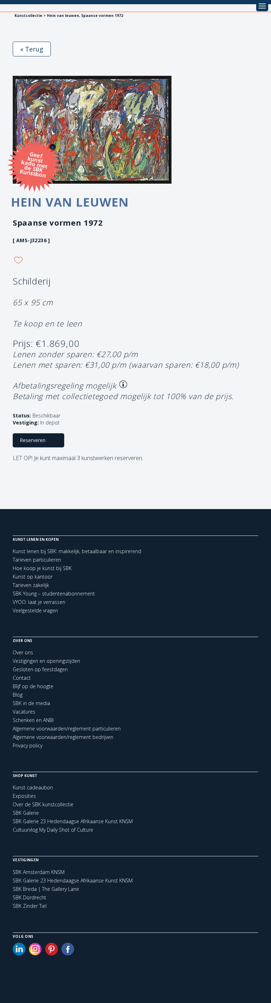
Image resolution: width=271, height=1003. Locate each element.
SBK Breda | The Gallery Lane (46, 889)
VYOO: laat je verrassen (39, 602)
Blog (18, 694)
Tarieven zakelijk (31, 585)
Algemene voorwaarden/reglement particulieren (67, 728)
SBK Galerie (26, 812)
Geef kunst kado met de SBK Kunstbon (33, 164)
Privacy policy (27, 745)
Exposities (24, 796)
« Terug (31, 49)
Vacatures (24, 711)
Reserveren (33, 440)
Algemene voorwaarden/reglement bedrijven (63, 737)
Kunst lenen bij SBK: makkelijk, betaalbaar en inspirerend (77, 551)
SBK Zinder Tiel (30, 906)
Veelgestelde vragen (35, 610)
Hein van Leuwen (70, 202)
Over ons (23, 652)
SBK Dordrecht (29, 897)
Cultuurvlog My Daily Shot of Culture (53, 829)
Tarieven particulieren (37, 559)
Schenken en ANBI (33, 720)
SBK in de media (31, 703)
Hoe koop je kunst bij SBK (42, 568)
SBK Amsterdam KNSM (39, 872)
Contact (22, 677)
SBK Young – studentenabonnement (54, 593)
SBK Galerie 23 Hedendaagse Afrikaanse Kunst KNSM (73, 821)
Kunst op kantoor (33, 576)
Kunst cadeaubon (33, 787)
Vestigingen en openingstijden (46, 661)
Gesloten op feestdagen (40, 669)
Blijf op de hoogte (33, 686)
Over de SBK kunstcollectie (43, 804)
